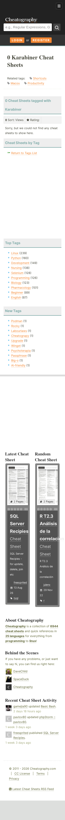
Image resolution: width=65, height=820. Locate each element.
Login (17, 40)
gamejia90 (20, 706)
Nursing (16, 268)
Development (20, 263)
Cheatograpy (20, 336)
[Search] (56, 27)
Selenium (17, 273)
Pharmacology (21, 287)
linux (32, 641)
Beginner (17, 292)
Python (16, 258)
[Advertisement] (29, 6)
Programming (20, 278)
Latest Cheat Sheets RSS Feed (33, 789)
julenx (47, 584)
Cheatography (15, 626)
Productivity (36, 83)
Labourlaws (19, 331)
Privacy (14, 778)
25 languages (14, 636)
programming (15, 641)
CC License (22, 773)
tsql (16, 598)
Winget (16, 346)
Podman (16, 321)
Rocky (15, 326)
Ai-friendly (18, 365)
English (16, 297)
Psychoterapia (21, 350)
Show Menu (59, 6)
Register (41, 40)
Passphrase (19, 355)
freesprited (20, 582)
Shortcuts (39, 78)
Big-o (15, 360)
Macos (15, 83)
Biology (16, 282)
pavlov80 (19, 717)
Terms (40, 773)
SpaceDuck (21, 679)
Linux (14, 253)
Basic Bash (48, 706)
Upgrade (17, 340)
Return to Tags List (24, 153)
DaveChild (20, 671)
